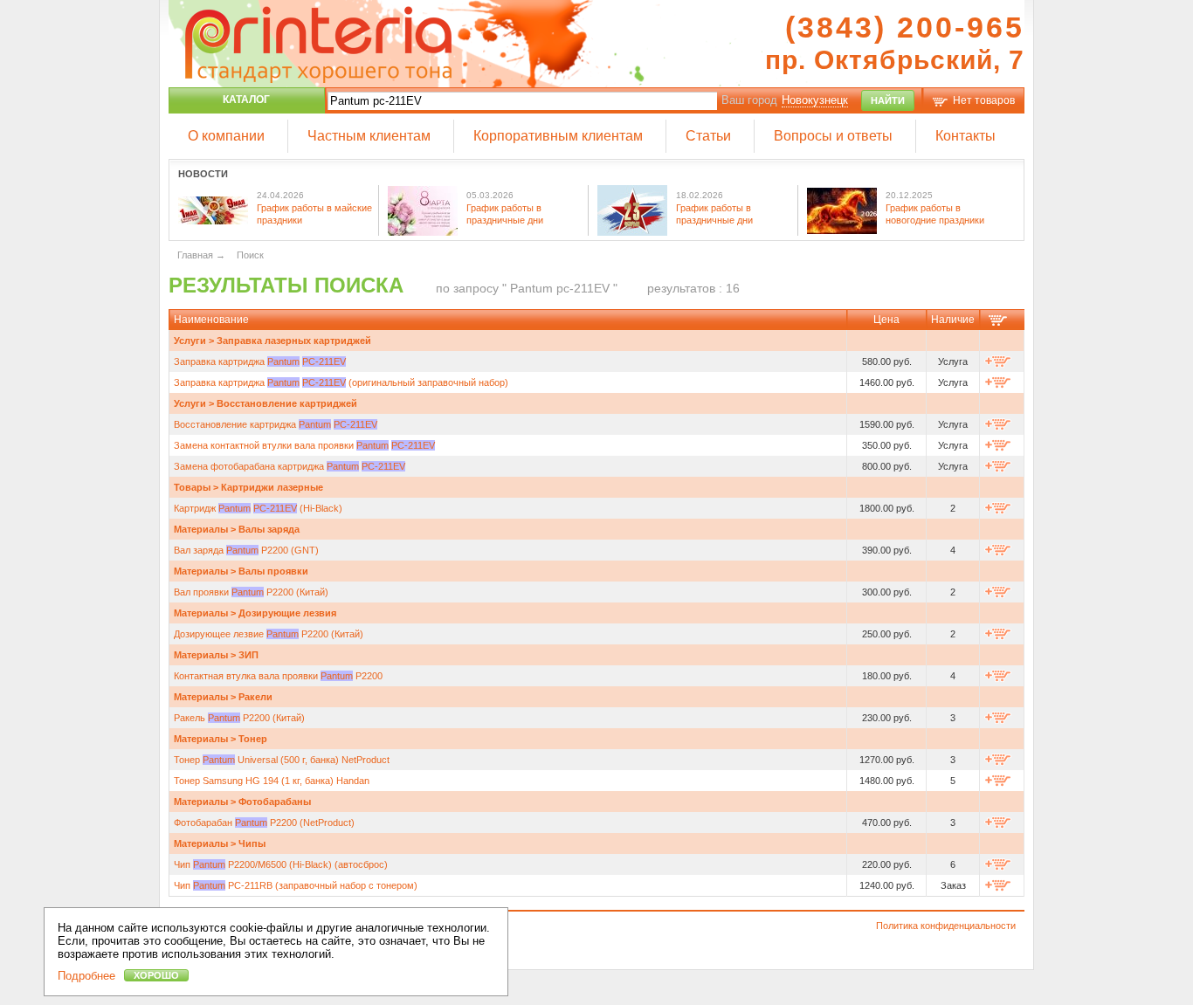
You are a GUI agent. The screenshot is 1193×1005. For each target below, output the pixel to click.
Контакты (965, 135)
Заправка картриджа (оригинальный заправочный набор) (341, 382)
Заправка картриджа (260, 361)
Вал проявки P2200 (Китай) (251, 592)
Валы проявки (273, 571)
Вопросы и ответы (833, 135)
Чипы (251, 843)
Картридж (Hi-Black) (258, 508)
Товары (192, 487)
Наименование (211, 319)
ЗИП (248, 655)
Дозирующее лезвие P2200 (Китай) (268, 634)
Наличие (953, 319)
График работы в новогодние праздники (935, 213)
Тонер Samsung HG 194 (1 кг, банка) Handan (271, 780)
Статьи (708, 135)
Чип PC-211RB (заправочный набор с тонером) (295, 885)
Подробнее (86, 975)
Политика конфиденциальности (946, 925)
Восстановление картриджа (275, 424)
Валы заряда (269, 529)
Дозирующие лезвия (287, 613)
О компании (226, 135)
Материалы (201, 529)
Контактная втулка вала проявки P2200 (278, 676)
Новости (203, 174)
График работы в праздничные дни (504, 213)
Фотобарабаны (274, 801)
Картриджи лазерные (272, 487)
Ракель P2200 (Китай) (239, 717)
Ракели (255, 697)
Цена (886, 319)
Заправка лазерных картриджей (294, 340)
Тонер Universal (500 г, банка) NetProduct (282, 759)
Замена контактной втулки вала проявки (304, 445)
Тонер (252, 738)
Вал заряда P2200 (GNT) (246, 550)
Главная (195, 255)
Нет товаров (984, 100)
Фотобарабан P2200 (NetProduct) (264, 822)
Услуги (190, 340)
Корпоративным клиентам (558, 135)
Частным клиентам (369, 135)
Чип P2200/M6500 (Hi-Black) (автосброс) (281, 864)
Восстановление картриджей (287, 403)
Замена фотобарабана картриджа (289, 466)
